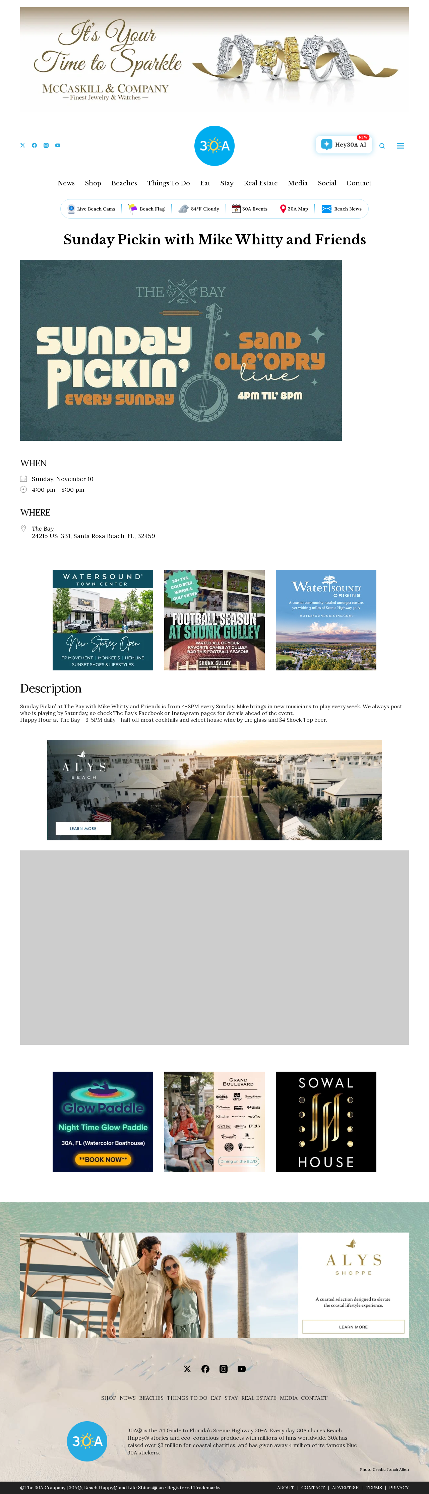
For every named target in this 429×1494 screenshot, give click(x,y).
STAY (231, 1398)
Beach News (348, 209)
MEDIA (289, 1398)
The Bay (43, 528)
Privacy (399, 1488)
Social (327, 183)
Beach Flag (152, 209)
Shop (93, 183)
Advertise (345, 1488)
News (66, 183)
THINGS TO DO (187, 1398)
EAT (216, 1398)
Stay (227, 183)
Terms (374, 1488)
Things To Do (168, 183)
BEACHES (151, 1398)
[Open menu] (400, 145)
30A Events (254, 209)
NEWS (128, 1398)
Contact (359, 183)
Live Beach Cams (96, 209)
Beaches (124, 183)
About (285, 1488)
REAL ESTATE (259, 1398)
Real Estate (261, 183)
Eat (205, 183)
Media (298, 183)
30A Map (298, 209)
